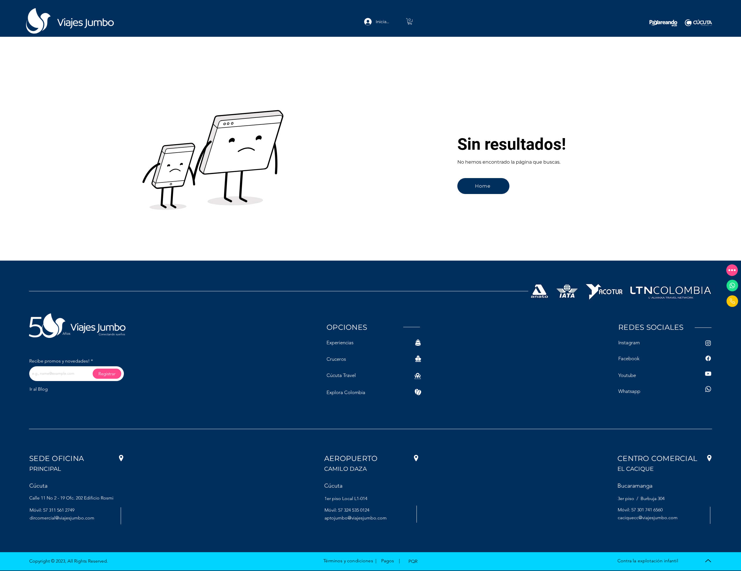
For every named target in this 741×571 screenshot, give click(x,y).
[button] (732, 270)
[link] (410, 21)
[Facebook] (708, 358)
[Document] (732, 301)
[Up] (708, 560)
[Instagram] (708, 343)
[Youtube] (708, 373)
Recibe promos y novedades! (59, 361)
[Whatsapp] (732, 285)
